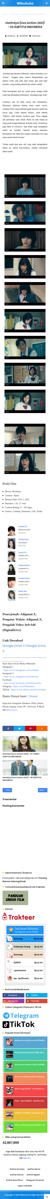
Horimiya (36, 36)
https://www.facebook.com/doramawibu (22, 683)
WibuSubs (24, 1195)
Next (41, 790)
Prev (8, 790)
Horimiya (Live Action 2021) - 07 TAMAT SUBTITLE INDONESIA (21, 755)
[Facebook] (8, 728)
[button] (42, 728)
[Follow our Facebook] (13, 995)
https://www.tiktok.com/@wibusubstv (28, 689)
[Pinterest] (30, 728)
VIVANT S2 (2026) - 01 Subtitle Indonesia (32, 1113)
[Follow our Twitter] (36, 995)
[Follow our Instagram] (13, 1001)
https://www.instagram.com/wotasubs (21, 670)
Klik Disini (12, 709)
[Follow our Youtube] (36, 1001)
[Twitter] (19, 728)
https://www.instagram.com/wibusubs (21, 676)
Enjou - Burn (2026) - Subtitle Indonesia (32, 1101)
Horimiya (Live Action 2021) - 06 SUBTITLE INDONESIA (22, 779)
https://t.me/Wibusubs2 (24, 686)
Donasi (33, 696)
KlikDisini (27, 1158)
